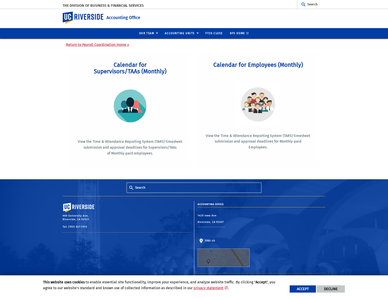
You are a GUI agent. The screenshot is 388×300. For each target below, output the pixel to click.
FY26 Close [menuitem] (214, 33)
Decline (331, 289)
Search (312, 4)
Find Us (209, 240)
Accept (303, 289)
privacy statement (208, 288)
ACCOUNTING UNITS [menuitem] (180, 33)
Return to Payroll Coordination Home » (97, 45)
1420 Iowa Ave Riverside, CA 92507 (211, 219)
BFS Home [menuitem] (237, 33)
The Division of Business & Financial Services (103, 5)
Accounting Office (123, 17)
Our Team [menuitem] (146, 33)
